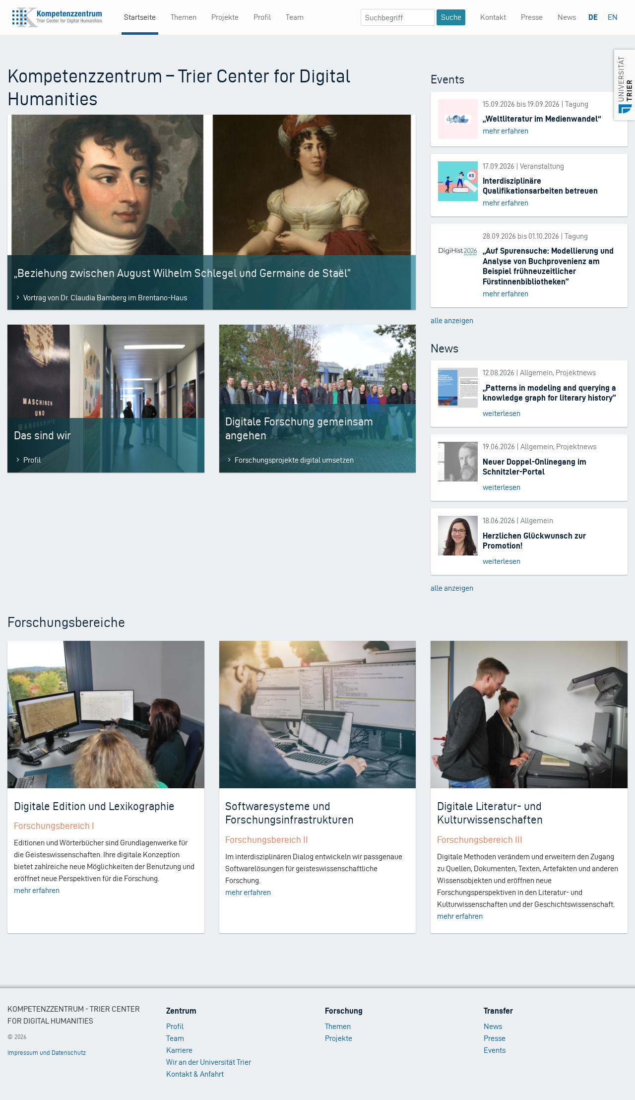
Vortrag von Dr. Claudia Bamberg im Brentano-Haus (105, 297)
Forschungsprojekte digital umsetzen (294, 460)
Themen (183, 17)
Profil (262, 17)
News (567, 17)
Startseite (140, 17)
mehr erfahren (505, 131)
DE (593, 17)
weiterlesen (501, 413)
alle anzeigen (452, 320)
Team (295, 17)
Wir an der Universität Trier (208, 1062)
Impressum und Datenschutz (46, 1052)
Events (495, 1050)
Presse (532, 17)
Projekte (225, 17)
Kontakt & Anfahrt (195, 1074)
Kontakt (493, 17)
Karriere (179, 1050)
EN (613, 17)
